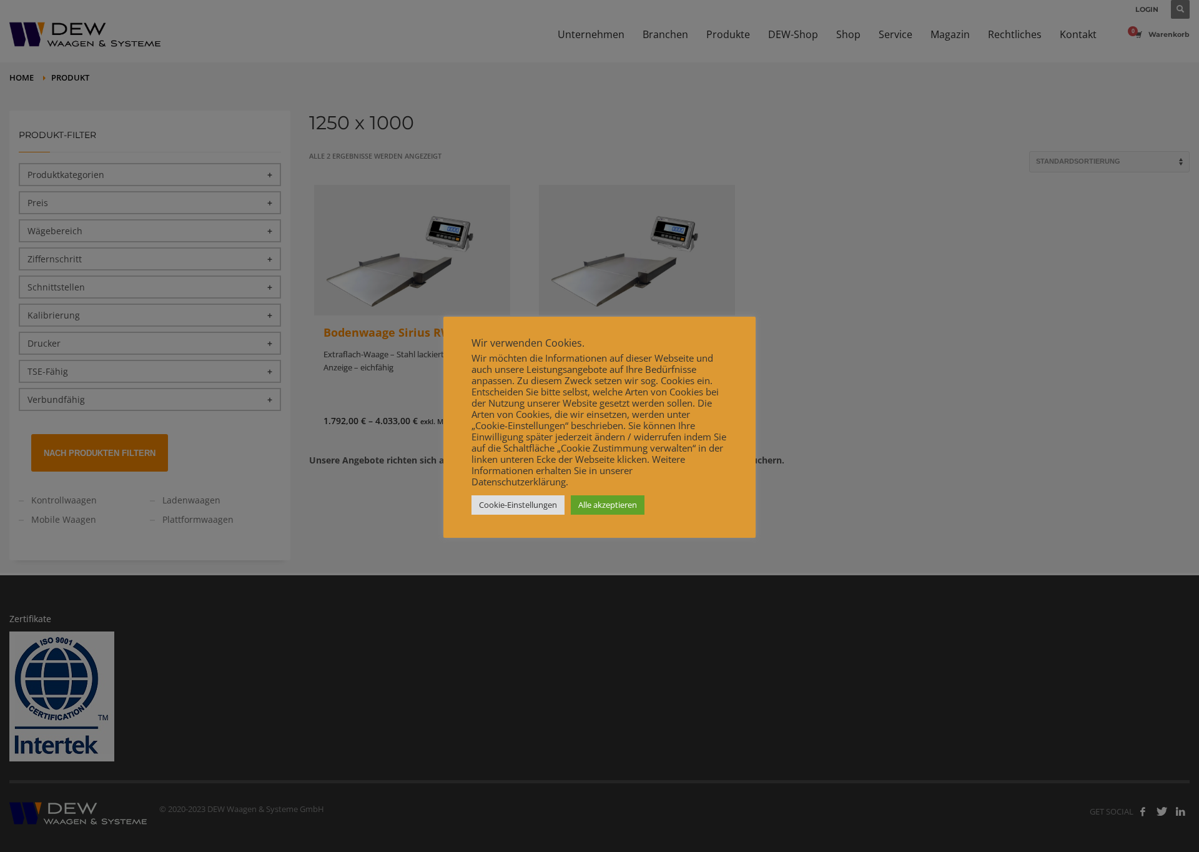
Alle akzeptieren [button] (607, 504)
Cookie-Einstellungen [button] (518, 504)
